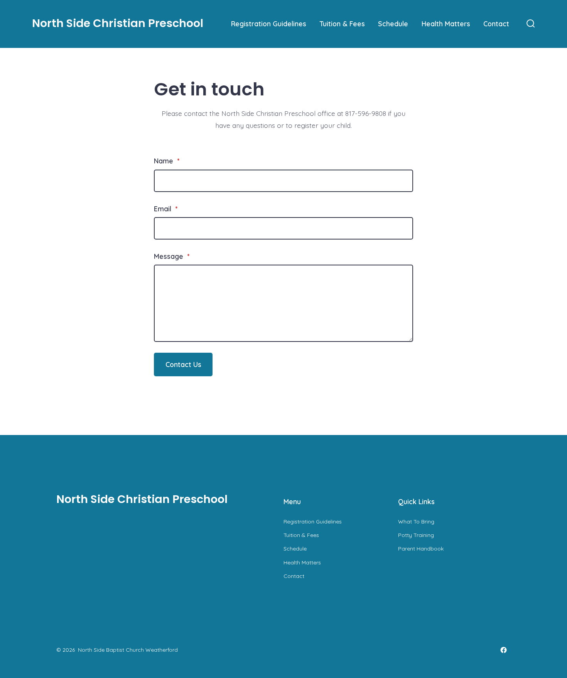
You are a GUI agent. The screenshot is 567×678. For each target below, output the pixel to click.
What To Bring (416, 521)
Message (171, 256)
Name (166, 160)
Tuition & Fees (342, 23)
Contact (496, 23)
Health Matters (446, 23)
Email (165, 208)
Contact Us (183, 364)
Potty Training (416, 535)
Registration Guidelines (268, 23)
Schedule (393, 23)
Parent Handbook (421, 548)
